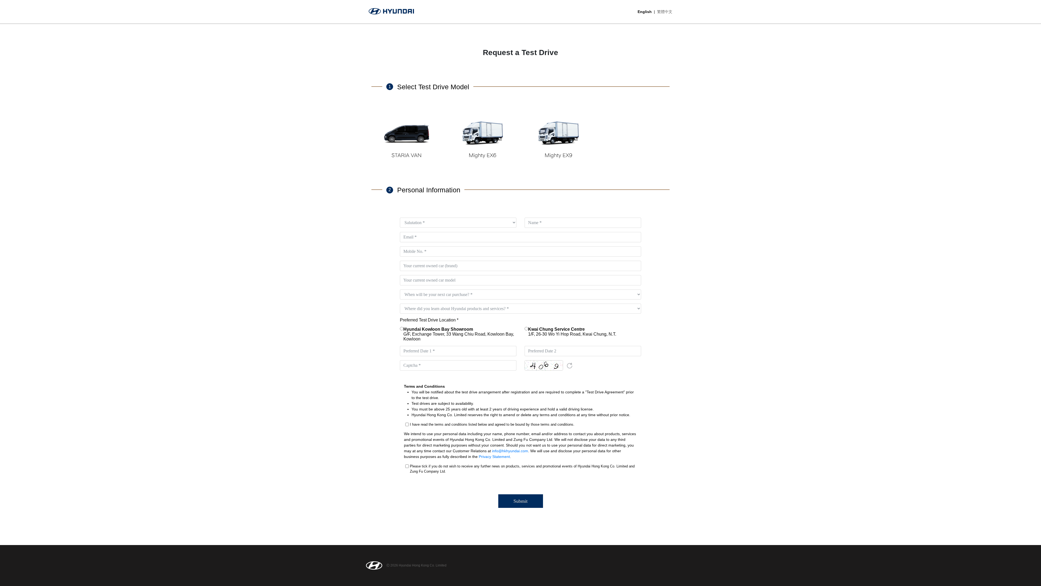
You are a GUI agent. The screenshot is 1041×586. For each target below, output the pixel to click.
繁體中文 (664, 11)
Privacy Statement (494, 456)
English (645, 11)
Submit (520, 501)
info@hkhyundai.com (510, 451)
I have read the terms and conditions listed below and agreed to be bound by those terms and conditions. (492, 424)
